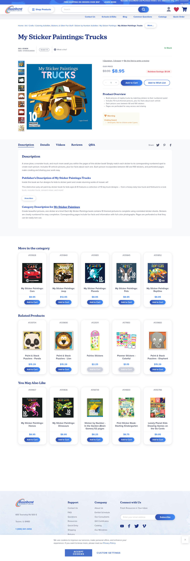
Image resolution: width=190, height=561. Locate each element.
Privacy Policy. (109, 543)
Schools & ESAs (109, 16)
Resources (72, 521)
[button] (168, 9)
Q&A (92, 144)
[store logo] (14, 9)
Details (45, 144)
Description (26, 144)
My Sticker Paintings (108, 25)
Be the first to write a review (136, 61)
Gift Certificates (102, 521)
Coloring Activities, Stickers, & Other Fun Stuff (54, 25)
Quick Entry (73, 525)
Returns (71, 534)
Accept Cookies (78, 553)
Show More (29, 198)
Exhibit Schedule (102, 512)
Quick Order (179, 16)
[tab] (150, 25)
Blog (125, 16)
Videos (60, 144)
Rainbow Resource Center (25, 503)
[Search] (143, 9)
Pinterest (164, 145)
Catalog (98, 525)
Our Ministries (101, 529)
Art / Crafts (29, 25)
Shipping (72, 529)
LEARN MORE (110, 2)
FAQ (70, 512)
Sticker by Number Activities (86, 25)
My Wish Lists (176, 9)
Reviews (76, 144)
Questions (72, 516)
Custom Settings (108, 553)
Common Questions (143, 16)
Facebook (170, 145)
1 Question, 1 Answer (112, 60)
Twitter (157, 145)
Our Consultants (102, 516)
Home (20, 25)
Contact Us (90, 16)
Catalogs (162, 16)
